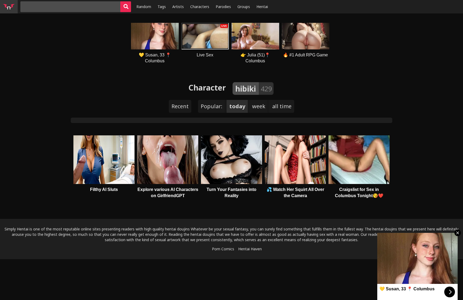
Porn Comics (223, 248)
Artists (178, 6)
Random (143, 6)
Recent (180, 106)
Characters (199, 6)
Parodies (223, 6)
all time (282, 106)
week (258, 106)
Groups (243, 6)
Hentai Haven (250, 248)
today (237, 106)
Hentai (262, 6)
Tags (162, 6)
